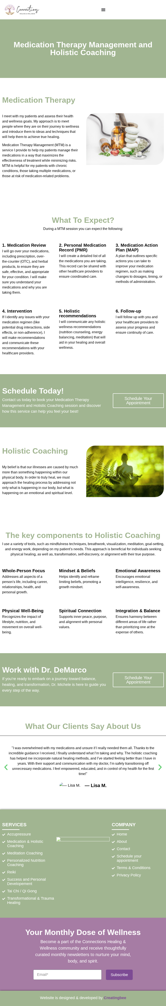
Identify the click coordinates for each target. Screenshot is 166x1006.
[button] (6, 767)
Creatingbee (115, 998)
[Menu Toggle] (103, 10)
